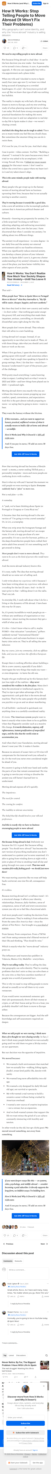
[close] (44, 1386)
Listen (45, 41)
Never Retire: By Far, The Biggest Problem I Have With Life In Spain (19, 1363)
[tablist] (12, 1261)
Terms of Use (39, 1438)
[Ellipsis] (48, 1284)
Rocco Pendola (14, 40)
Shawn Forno (13, 1312)
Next (43, 1244)
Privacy (27, 1454)
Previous (9, 1244)
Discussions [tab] (21, 1355)
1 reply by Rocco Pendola (20, 1304)
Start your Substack (19, 1463)
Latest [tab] (11, 1355)
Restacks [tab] (18, 1261)
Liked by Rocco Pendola (18, 1287)
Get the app (38, 1463)
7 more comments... (10, 1343)
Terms (34, 1454)
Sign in (46, 3)
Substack (13, 1469)
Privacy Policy (27, 1443)
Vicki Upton (12, 1283)
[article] (25, 1369)
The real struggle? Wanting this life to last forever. (18, 1369)
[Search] (46, 1355)
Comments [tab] (7, 1261)
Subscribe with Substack (27, 1432)
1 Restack (30, 1227)
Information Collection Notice (33, 1441)
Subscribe (37, 3)
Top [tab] (4, 1355)
